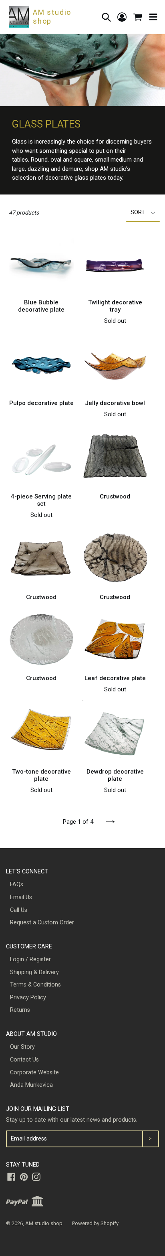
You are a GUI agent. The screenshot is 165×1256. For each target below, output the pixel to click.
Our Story (22, 1046)
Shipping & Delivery (34, 972)
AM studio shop (43, 1223)
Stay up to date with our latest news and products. (71, 1119)
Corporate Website (34, 1072)
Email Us (21, 897)
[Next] (110, 822)
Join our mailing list (37, 1109)
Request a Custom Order (42, 922)
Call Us (18, 910)
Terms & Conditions (35, 984)
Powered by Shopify (95, 1223)
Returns (20, 1010)
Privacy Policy (28, 997)
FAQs (16, 884)
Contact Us (24, 1059)
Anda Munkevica (31, 1085)
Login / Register (30, 959)
